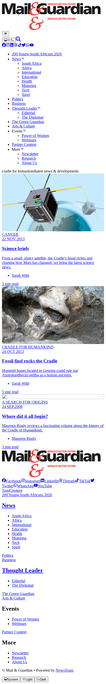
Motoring (19, 538)
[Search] (18, 40)
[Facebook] (4, 45)
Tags (5, 490)
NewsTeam (64, 670)
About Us (19, 662)
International (21, 525)
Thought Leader (22, 570)
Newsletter (20, 653)
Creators (15, 490)
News (8, 505)
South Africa (22, 516)
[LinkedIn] (12, 45)
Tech (15, 542)
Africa (17, 520)
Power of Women (25, 619)
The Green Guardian (18, 594)
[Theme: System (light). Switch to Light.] (9, 40)
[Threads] (16, 45)
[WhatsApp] (28, 45)
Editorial (18, 581)
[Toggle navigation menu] (5, 34)
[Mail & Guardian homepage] (53, 16)
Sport (16, 547)
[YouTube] (32, 45)
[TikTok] (20, 45)
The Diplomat (23, 585)
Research (19, 657)
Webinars (19, 623)
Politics (7, 555)
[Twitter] (24, 45)
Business (9, 560)
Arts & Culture (13, 598)
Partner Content (14, 632)
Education (20, 529)
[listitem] (11, 481)
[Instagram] (8, 45)
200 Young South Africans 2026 (27, 495)
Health (17, 534)
